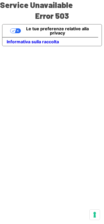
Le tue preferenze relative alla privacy (57, 31)
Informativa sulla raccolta (33, 41)
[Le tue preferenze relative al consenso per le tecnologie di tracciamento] (95, 215)
